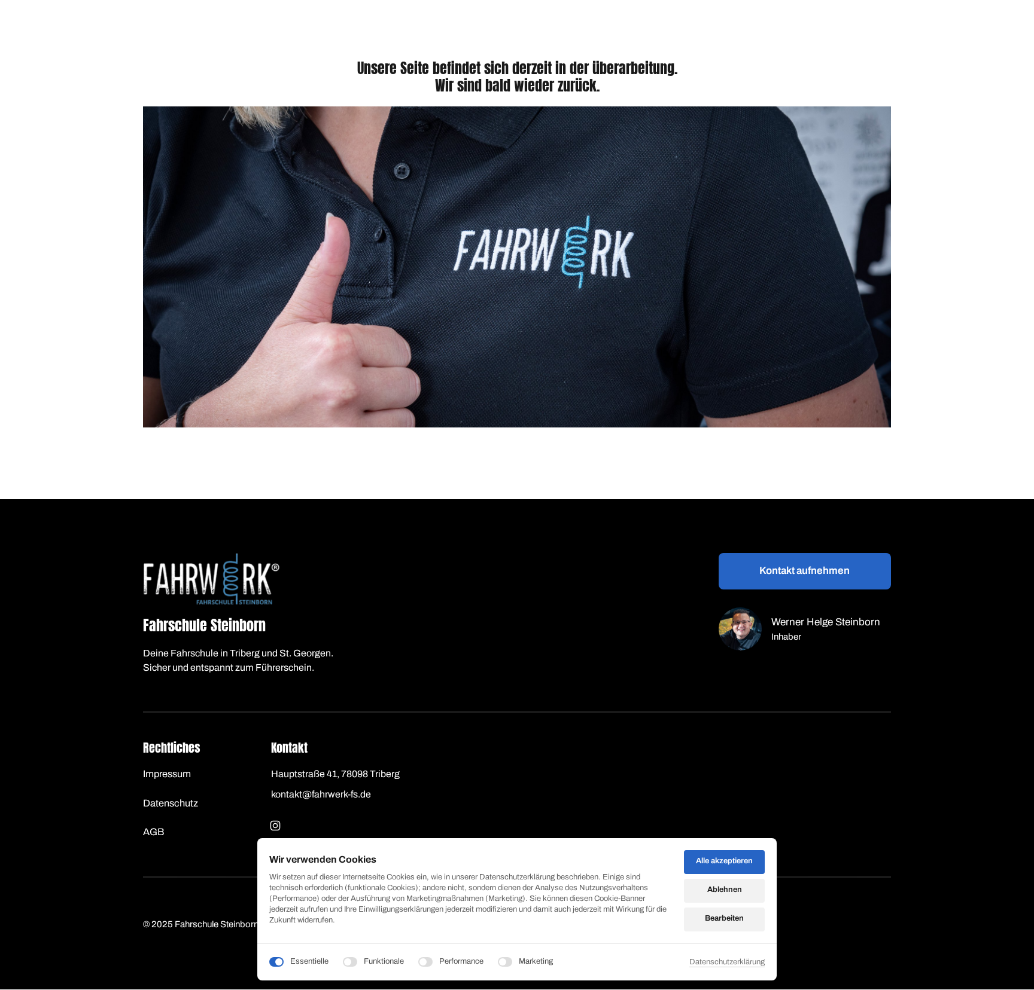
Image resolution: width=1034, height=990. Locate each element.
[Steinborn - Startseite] (211, 579)
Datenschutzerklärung (727, 963)
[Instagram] (278, 826)
